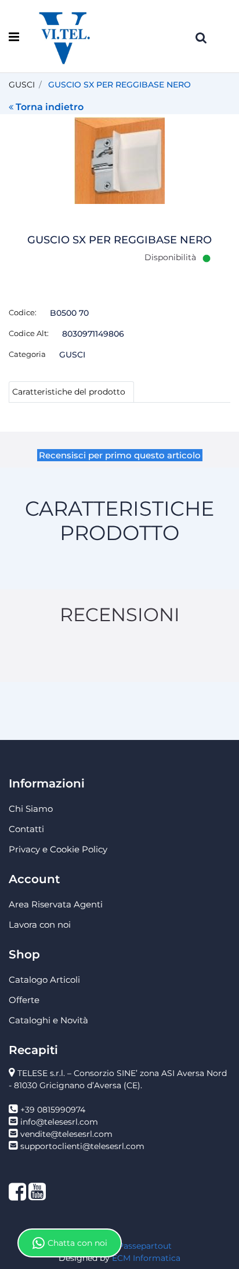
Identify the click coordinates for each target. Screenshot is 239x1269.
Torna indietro (50, 106)
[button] (119, 160)
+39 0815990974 (52, 1109)
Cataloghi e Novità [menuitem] (48, 1020)
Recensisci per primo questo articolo (120, 455)
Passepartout (145, 1246)
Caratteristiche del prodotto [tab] (68, 391)
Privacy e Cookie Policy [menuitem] (58, 849)
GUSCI (22, 84)
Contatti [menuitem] (26, 828)
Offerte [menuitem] (24, 999)
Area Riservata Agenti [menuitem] (56, 904)
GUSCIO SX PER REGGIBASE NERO (119, 84)
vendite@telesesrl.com (66, 1134)
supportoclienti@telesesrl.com (82, 1146)
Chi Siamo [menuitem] (31, 808)
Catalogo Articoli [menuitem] (44, 979)
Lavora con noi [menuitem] (40, 924)
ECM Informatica (146, 1258)
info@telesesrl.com (59, 1122)
